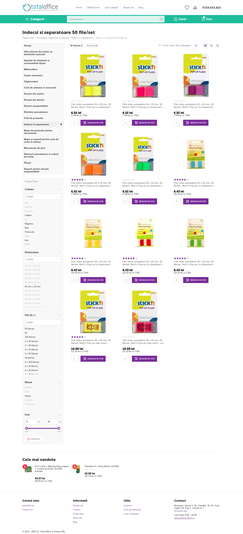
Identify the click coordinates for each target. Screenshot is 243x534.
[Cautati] (161, 19)
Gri (26, 219)
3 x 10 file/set (31, 349)
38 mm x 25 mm (32, 270)
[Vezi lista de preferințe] (187, 9)
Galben (28, 215)
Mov (27, 228)
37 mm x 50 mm (32, 266)
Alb (26, 203)
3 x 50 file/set (31, 353)
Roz (27, 240)
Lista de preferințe (132, 509)
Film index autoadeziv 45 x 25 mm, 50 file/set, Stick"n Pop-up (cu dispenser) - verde (142, 184)
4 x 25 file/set (31, 370)
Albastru (29, 207)
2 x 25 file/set (31, 341)
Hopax (28, 396)
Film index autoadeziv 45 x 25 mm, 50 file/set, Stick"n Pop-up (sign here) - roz (142, 341)
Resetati (91, 45)
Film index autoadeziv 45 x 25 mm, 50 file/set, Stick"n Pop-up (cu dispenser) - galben (91, 105)
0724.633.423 (211, 7)
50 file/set (29, 329)
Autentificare (28, 505)
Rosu (27, 236)
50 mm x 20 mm (32, 303)
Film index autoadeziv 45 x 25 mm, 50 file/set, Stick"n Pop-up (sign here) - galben (91, 341)
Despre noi (128, 7)
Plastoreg (29, 404)
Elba (27, 392)
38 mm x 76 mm (32, 278)
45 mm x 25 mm (32, 286)
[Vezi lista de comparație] (195, 9)
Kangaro (29, 400)
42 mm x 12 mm (32, 282)
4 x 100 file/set (32, 362)
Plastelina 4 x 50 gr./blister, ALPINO (102, 466)
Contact (76, 509)
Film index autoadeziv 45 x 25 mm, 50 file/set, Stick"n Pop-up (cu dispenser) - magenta (142, 105)
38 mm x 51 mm (32, 274)
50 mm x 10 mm (32, 299)
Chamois (29, 211)
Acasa (79, 7)
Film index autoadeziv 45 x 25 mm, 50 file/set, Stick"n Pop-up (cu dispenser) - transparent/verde (194, 263)
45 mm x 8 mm (32, 290)
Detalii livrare (93, 7)
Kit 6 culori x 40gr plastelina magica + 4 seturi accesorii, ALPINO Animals (52, 468)
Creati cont (27, 509)
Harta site (77, 518)
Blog (141, 7)
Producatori (78, 514)
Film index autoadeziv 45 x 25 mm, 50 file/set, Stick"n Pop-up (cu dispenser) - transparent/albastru (194, 184)
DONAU (28, 387)
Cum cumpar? (111, 7)
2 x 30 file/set (31, 345)
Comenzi (128, 505)
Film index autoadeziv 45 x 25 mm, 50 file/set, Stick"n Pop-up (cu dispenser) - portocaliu (91, 184)
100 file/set (30, 337)
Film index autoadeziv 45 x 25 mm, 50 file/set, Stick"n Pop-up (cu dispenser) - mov (194, 105)
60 (26, 333)
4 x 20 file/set (31, 366)
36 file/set (29, 358)
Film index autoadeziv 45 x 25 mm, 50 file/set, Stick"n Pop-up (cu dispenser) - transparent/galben (91, 263)
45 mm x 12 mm (32, 295)
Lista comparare (131, 514)
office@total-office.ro (184, 518)
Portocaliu (29, 232)
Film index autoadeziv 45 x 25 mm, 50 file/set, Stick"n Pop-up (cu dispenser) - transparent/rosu (142, 263)
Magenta (29, 223)
